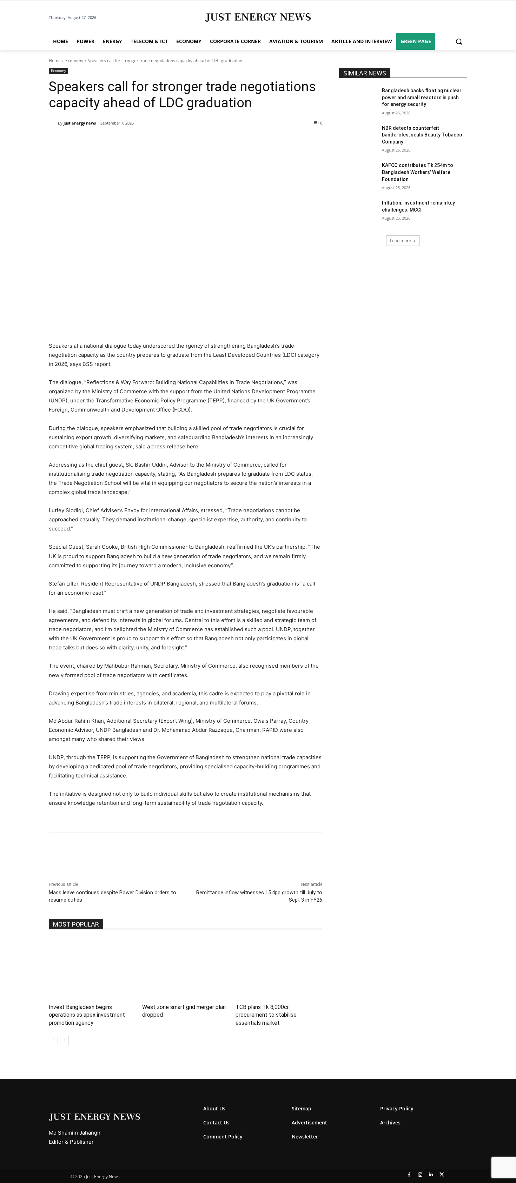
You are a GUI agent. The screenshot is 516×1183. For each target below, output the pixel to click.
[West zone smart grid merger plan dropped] (185, 968)
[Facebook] (97, 141)
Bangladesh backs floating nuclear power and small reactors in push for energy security (422, 97)
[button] (458, 41)
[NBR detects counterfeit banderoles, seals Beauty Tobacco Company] (358, 138)
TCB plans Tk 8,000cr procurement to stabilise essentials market (266, 1015)
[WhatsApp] (130, 141)
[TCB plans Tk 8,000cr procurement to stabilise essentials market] (279, 968)
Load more (400, 240)
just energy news (80, 123)
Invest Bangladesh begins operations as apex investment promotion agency (87, 1015)
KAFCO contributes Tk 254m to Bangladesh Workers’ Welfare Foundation (417, 172)
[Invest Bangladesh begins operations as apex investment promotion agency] (92, 968)
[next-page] (64, 1040)
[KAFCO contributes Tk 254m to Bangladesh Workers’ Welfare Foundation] (358, 175)
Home (55, 61)
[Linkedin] (146, 141)
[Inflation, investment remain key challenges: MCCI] (358, 213)
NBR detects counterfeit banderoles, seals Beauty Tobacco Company (422, 135)
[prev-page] (53, 1040)
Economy (74, 61)
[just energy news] (53, 123)
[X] (113, 141)
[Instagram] (420, 1174)
